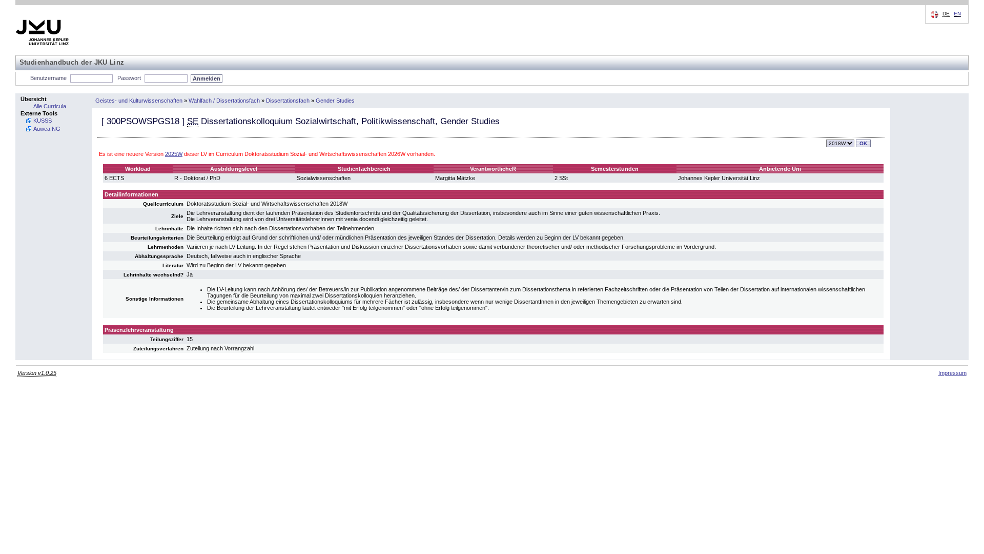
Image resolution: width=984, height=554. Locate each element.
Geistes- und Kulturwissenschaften (138, 100)
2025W (173, 154)
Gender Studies (335, 100)
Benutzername (48, 78)
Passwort (129, 78)
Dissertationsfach (288, 100)
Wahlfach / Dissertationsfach (224, 100)
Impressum (952, 373)
